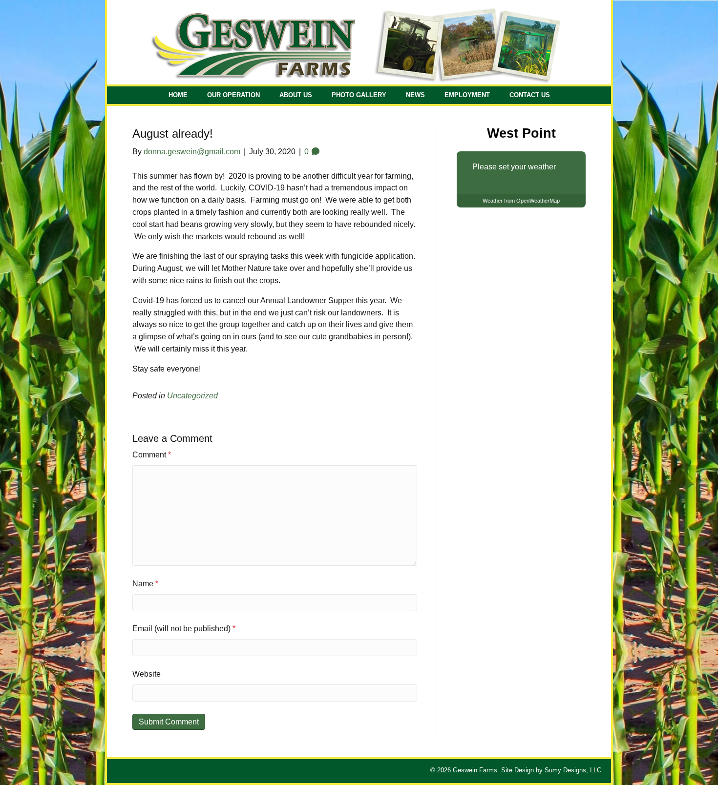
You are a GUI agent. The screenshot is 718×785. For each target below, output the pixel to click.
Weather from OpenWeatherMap (521, 201)
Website (146, 674)
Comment (151, 455)
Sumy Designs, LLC (573, 770)
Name (145, 583)
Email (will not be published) (183, 628)
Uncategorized (192, 396)
